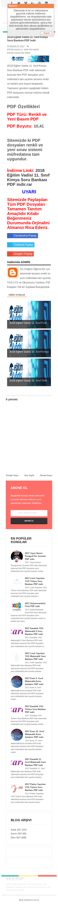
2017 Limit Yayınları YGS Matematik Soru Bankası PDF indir (35, 656)
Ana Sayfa (29, 475)
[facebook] (12, 3)
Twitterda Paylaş (23, 244)
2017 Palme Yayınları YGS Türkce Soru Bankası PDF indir (35, 787)
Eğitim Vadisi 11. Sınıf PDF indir (23, 50)
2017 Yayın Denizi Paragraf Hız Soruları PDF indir (35, 556)
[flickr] (32, 3)
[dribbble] (39, 3)
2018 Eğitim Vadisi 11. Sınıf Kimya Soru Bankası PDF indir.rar (28, 177)
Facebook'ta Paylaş (25, 235)
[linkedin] (46, 3)
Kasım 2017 (16, 833)
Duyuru (13, 6)
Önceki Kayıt (46, 475)
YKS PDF (15, 878)
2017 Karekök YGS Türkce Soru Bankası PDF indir (35, 709)
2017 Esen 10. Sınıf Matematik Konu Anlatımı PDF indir (34, 734)
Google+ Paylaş (23, 253)
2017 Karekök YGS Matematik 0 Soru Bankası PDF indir (34, 631)
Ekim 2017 (16, 837)
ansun (36, 900)
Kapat (46, 33)
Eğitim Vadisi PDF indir (18, 53)
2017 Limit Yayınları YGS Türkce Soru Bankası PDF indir (35, 581)
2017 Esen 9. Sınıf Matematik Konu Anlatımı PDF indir (34, 681)
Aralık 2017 (16, 830)
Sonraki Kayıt (12, 475)
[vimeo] (25, 3)
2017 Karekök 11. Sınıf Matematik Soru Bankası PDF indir (35, 762)
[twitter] (18, 3)
